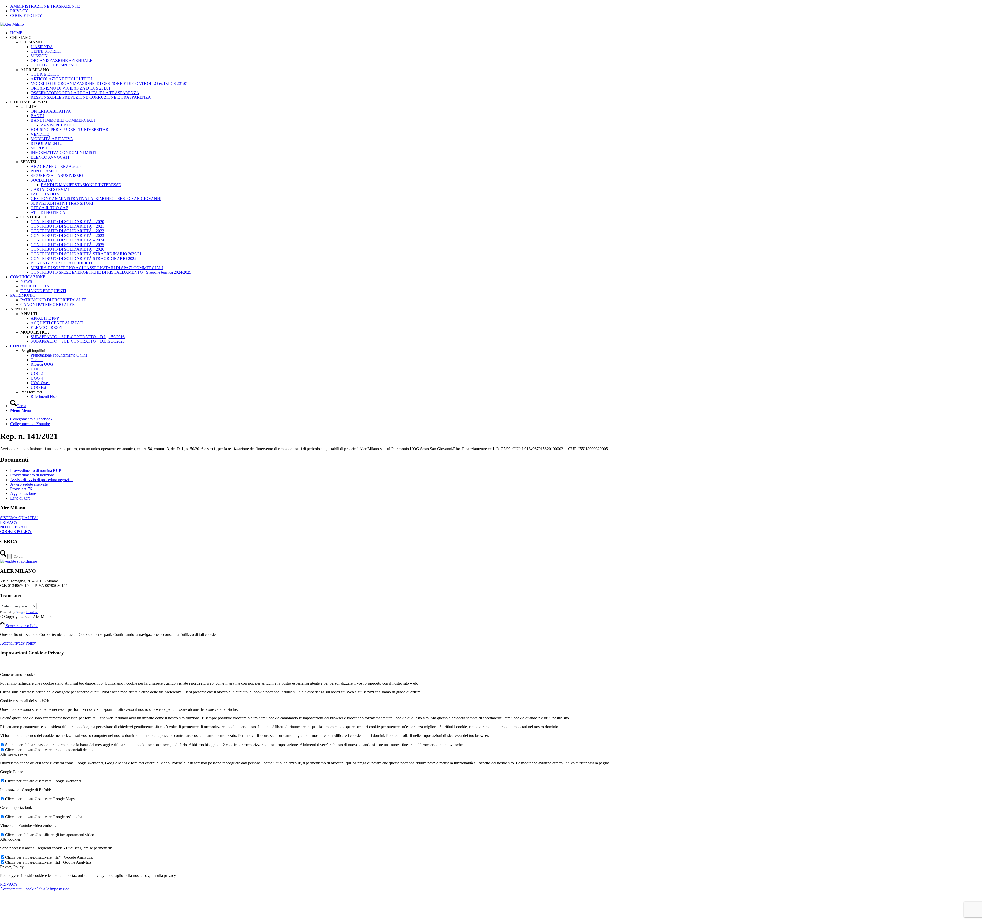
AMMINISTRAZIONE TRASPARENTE (45, 6)
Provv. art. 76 (21, 489)
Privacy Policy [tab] (12, 867)
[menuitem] (496, 6)
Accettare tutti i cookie (18, 889)
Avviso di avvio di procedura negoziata (41, 480)
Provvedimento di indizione (32, 475)
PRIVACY (19, 11)
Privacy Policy (24, 643)
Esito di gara (20, 498)
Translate (32, 612)
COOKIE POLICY (26, 15)
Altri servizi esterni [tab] (15, 754)
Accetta (6, 643)
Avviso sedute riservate (29, 484)
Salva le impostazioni (53, 889)
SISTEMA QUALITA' (19, 518)
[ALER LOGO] (12, 24)
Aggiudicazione (23, 493)
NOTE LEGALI (13, 527)
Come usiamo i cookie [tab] (18, 674)
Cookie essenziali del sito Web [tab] (24, 700)
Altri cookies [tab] (10, 839)
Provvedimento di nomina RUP (35, 470)
